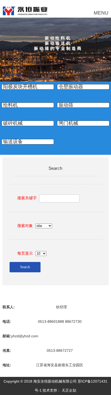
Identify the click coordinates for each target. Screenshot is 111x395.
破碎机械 (13, 123)
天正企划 (69, 390)
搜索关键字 (27, 198)
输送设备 (13, 141)
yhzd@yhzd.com (24, 336)
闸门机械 (68, 123)
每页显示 (25, 253)
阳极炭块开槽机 (20, 86)
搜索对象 (25, 225)
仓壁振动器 (71, 86)
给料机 (10, 105)
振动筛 (66, 105)
